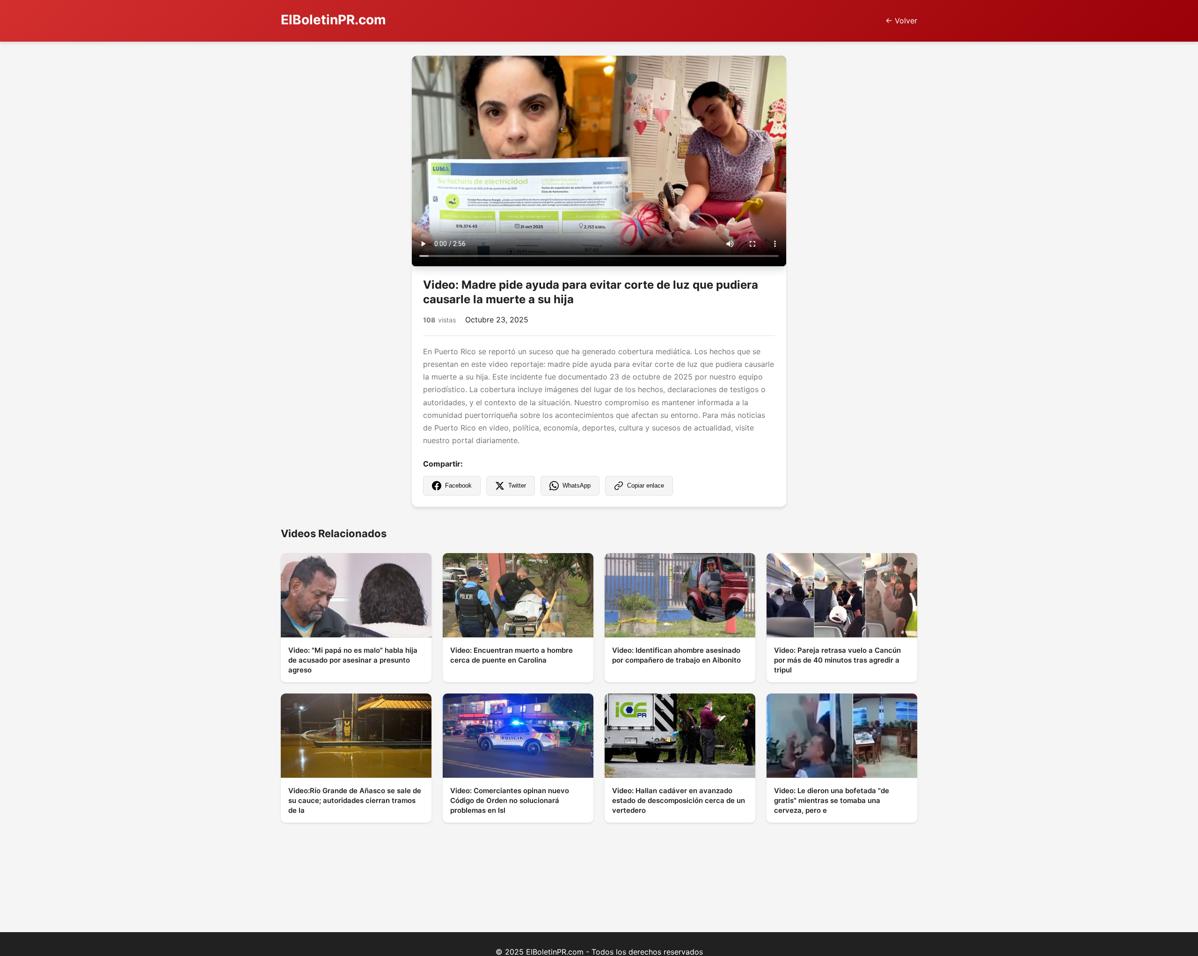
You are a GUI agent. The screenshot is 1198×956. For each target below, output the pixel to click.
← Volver (901, 20)
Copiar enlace (645, 485)
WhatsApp (576, 485)
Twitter (517, 485)
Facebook (458, 485)
